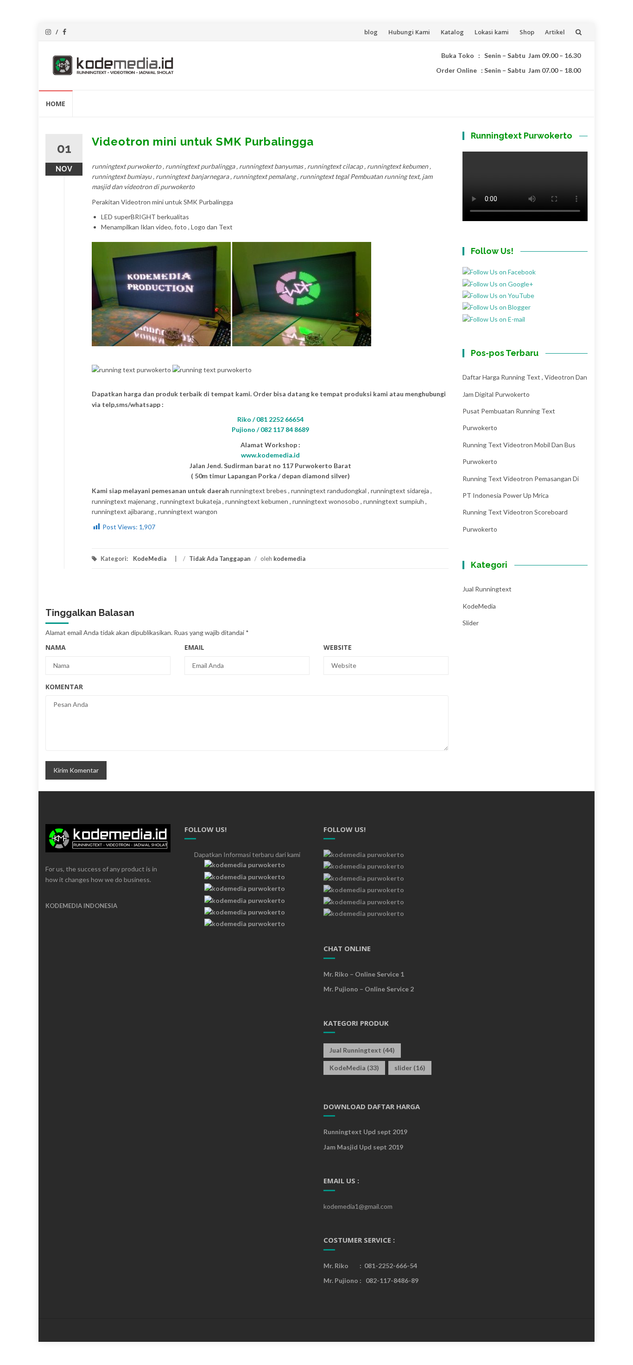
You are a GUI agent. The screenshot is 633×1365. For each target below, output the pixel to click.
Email (194, 647)
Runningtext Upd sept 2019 (365, 1132)
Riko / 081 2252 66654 (270, 419)
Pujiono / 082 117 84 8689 (270, 429)
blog (371, 32)
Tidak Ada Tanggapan (220, 558)
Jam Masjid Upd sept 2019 (363, 1147)
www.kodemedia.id (270, 455)
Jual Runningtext (487, 589)
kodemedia (289, 558)
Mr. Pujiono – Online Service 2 (368, 989)
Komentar (64, 686)
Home (55, 103)
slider (470, 623)
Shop (526, 32)
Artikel (555, 32)
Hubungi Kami (409, 32)
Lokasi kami (492, 32)
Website (337, 647)
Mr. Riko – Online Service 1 (363, 974)
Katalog (452, 32)
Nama (55, 647)
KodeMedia (149, 558)
